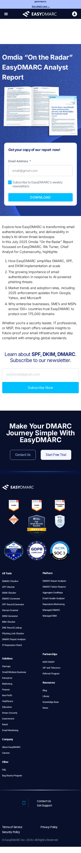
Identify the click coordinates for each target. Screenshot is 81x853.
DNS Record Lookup (12, 627)
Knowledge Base (51, 702)
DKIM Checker (9, 593)
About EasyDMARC (11, 747)
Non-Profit (7, 695)
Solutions (7, 658)
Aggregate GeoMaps (53, 592)
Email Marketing (10, 730)
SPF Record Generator (13, 604)
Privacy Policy (49, 827)
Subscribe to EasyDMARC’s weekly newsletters (37, 184)
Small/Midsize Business (14, 672)
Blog (45, 690)
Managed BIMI (50, 616)
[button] (6, 14)
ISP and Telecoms (51, 667)
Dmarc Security (9, 713)
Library (46, 696)
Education (7, 707)
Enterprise (7, 678)
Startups (6, 666)
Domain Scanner (10, 610)
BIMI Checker (8, 622)
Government (8, 718)
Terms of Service (12, 827)
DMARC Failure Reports (54, 586)
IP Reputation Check (12, 645)
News (45, 708)
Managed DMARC (51, 610)
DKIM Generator (10, 616)
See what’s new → (41, 6)
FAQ (4, 769)
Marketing (7, 683)
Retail (5, 724)
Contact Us (44, 801)
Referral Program (51, 673)
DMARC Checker (10, 581)
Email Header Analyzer (54, 598)
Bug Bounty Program (12, 775)
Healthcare (7, 701)
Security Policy (11, 832)
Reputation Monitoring (53, 604)
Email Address (18, 161)
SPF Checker (8, 587)
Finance (6, 689)
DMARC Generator (11, 598)
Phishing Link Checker (13, 633)
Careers (6, 753)
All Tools (7, 573)
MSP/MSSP (49, 662)
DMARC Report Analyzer (14, 639)
